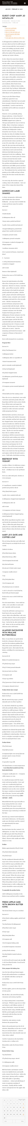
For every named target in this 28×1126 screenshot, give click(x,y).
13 (23, 1107)
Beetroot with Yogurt (10, 30)
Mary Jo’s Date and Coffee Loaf (13, 32)
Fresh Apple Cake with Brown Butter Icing (15, 37)
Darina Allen (7, 20)
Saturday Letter (7, 22)
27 (23, 1114)
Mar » (22, 1121)
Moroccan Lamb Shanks (11, 28)
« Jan (5, 1121)
